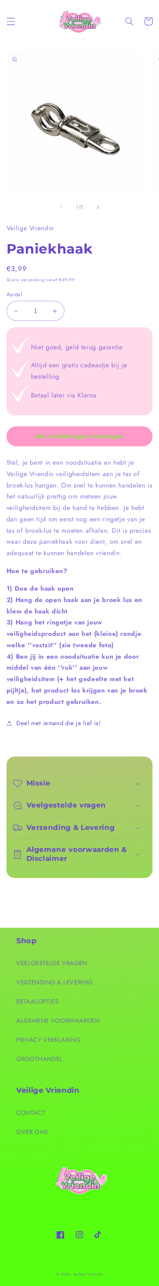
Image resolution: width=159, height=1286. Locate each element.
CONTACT (30, 1112)
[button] (10, 21)
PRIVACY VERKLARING (48, 1039)
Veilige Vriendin (88, 1274)
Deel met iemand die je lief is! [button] (58, 723)
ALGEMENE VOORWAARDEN (58, 1020)
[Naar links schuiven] (61, 207)
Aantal (14, 294)
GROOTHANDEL (39, 1058)
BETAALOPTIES (37, 1001)
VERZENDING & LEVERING (54, 982)
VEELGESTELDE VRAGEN (51, 963)
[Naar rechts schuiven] (98, 207)
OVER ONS (32, 1131)
